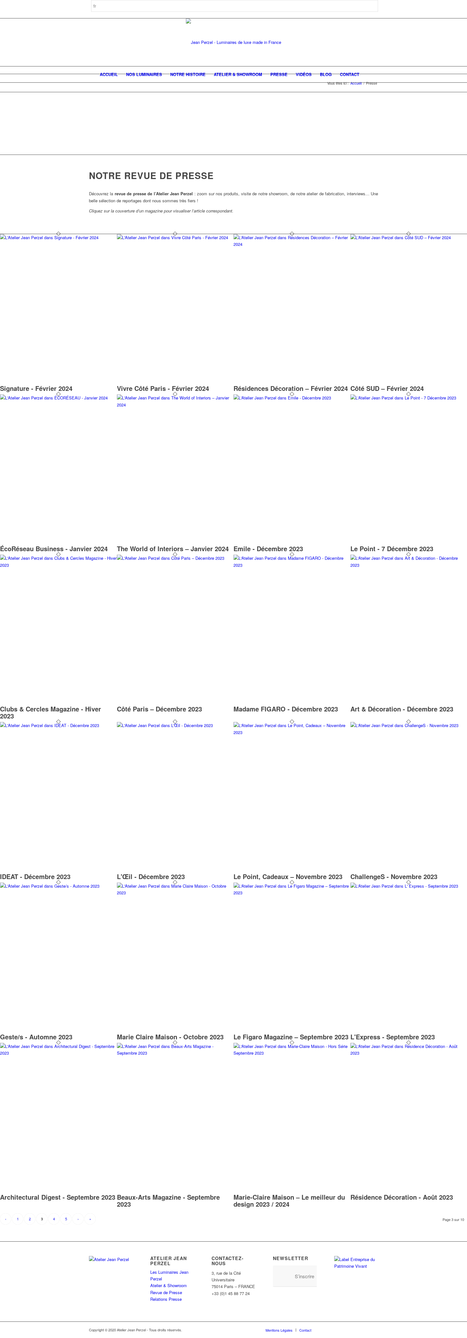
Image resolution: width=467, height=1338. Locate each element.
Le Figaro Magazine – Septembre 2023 (291, 1036)
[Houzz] (354, 1330)
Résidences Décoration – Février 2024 (291, 388)
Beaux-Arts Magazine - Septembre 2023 (168, 1200)
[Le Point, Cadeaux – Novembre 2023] (292, 732)
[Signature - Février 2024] (58, 237)
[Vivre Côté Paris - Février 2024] (175, 237)
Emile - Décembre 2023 (268, 548)
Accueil (356, 83)
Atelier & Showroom (168, 1285)
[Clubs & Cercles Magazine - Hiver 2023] (58, 565)
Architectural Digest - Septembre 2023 (57, 1197)
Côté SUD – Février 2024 (387, 388)
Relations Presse (166, 1299)
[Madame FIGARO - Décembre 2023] (292, 565)
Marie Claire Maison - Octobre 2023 (170, 1036)
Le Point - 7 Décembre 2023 (391, 548)
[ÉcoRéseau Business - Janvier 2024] (58, 398)
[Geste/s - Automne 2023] (58, 886)
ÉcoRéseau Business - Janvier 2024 (54, 548)
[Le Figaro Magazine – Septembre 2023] (292, 893)
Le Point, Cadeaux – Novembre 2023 (288, 876)
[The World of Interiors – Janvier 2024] (175, 405)
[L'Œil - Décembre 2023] (175, 725)
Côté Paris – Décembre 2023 (159, 708)
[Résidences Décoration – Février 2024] (292, 244)
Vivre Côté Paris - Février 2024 (163, 388)
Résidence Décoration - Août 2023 (401, 1197)
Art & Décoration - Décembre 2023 (401, 708)
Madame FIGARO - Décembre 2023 (286, 708)
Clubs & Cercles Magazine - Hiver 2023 (50, 712)
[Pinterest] (344, 1330)
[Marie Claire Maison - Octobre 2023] (175, 893)
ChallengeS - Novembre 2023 (393, 876)
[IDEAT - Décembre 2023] (58, 725)
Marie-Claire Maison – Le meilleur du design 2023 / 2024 (289, 1200)
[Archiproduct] (364, 1330)
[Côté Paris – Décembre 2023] (175, 558)
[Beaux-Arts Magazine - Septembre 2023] (175, 1053)
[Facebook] (325, 1330)
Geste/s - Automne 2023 (36, 1036)
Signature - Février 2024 (36, 388)
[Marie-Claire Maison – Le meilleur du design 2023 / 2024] (292, 1053)
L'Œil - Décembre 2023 (151, 876)
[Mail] (373, 1330)
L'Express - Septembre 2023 (392, 1036)
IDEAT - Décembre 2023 (35, 876)
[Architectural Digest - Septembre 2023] (58, 1053)
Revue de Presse (166, 1292)
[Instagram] (335, 1330)
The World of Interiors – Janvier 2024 (173, 548)
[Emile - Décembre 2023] (292, 398)
